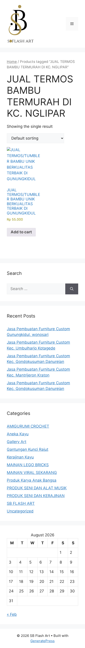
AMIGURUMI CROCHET (28, 426)
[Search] (71, 288)
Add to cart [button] (21, 232)
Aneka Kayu (18, 434)
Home (12, 61)
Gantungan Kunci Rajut (27, 449)
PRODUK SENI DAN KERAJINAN (36, 495)
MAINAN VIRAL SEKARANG (32, 472)
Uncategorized (20, 511)
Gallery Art (16, 441)
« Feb (12, 614)
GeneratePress (42, 641)
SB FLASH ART (21, 503)
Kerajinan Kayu (20, 457)
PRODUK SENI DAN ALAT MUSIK (37, 488)
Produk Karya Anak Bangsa (31, 480)
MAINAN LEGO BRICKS (28, 465)
